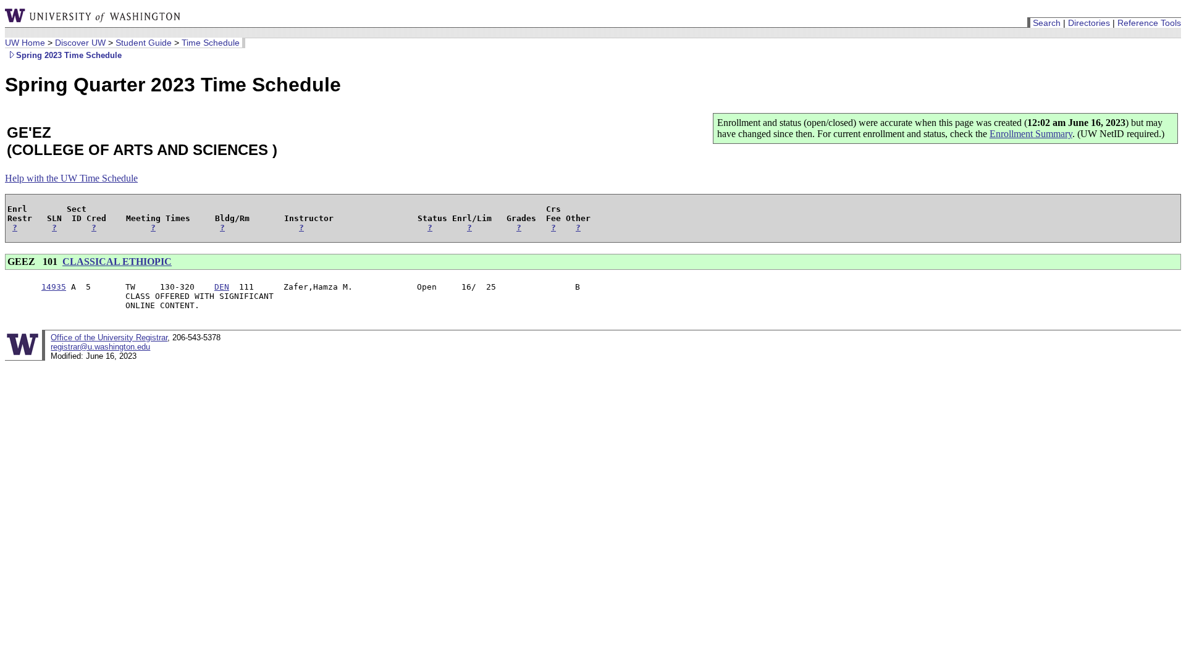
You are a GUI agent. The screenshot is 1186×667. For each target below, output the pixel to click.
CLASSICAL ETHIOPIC (117, 261)
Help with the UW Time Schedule (71, 178)
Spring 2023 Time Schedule (69, 55)
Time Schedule (211, 43)
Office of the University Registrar (109, 337)
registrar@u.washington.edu (100, 346)
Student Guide (144, 43)
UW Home (25, 43)
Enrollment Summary (1031, 133)
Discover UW (80, 43)
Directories (1089, 23)
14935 (53, 287)
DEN (221, 287)
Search (1047, 23)
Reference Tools (1149, 23)
